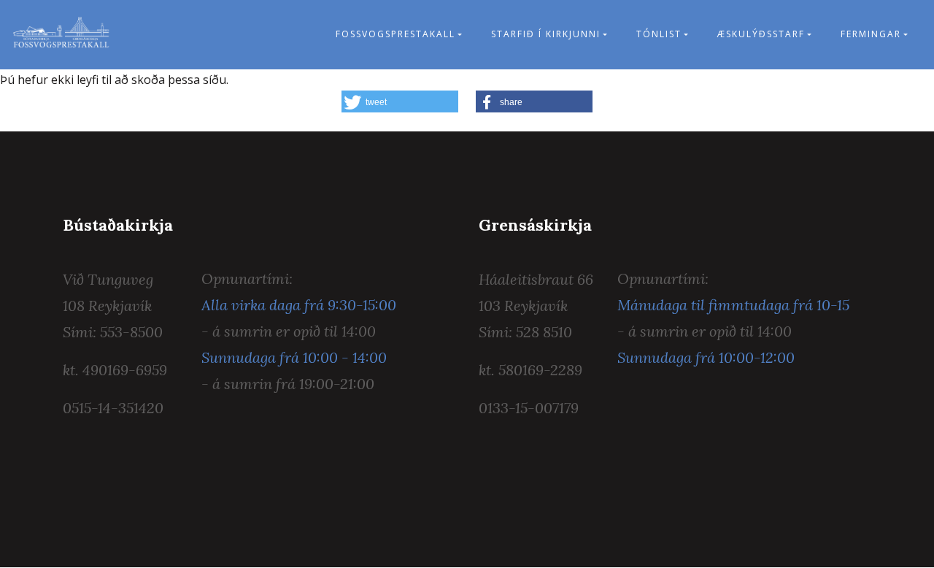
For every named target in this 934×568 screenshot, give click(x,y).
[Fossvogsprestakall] (61, 35)
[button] (399, 101)
